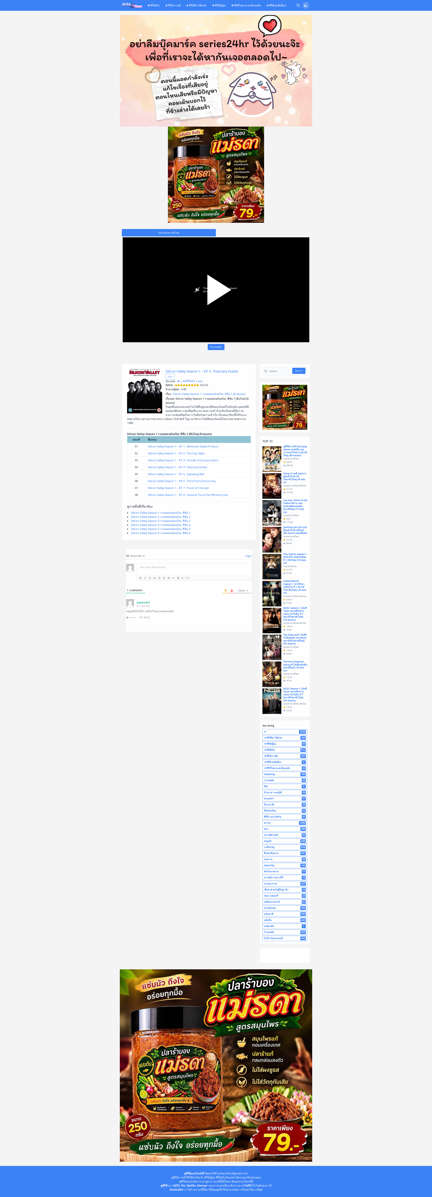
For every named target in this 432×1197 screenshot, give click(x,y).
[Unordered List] (164, 578)
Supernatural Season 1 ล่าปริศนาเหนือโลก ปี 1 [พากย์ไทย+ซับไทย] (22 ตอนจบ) (294, 586)
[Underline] (149, 578)
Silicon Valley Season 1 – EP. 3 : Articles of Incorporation (183, 460)
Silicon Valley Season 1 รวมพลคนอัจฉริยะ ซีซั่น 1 (160, 513)
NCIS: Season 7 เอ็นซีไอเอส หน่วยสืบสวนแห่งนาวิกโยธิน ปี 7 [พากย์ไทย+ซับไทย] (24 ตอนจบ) (295, 694)
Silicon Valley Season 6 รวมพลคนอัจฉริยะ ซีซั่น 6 (160, 533)
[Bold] (140, 578)
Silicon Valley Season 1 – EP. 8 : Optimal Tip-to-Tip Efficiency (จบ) (188, 495)
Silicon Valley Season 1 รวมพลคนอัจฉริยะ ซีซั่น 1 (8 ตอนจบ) (209, 394)
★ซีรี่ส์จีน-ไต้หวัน (196, 5)
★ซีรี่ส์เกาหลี (173, 5)
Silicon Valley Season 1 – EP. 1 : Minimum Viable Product (183, 446)
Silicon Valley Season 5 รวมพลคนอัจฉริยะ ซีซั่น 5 (160, 529)
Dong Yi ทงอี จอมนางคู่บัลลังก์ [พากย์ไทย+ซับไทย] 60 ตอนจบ (294, 478)
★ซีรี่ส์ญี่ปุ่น (219, 5)
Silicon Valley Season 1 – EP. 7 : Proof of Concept (178, 488)
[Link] (178, 578)
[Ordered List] (159, 578)
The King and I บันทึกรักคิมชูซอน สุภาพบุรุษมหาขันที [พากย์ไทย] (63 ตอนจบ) (295, 639)
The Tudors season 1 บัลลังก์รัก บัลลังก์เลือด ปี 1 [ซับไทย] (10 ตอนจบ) (295, 558)
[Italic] (145, 578)
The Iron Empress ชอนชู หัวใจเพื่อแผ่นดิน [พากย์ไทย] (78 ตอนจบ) (295, 666)
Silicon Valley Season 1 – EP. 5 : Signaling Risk (176, 474)
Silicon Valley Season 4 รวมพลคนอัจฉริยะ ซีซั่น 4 (160, 525)
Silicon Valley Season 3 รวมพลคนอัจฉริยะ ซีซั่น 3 (160, 521)
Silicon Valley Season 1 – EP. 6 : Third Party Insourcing (181, 481)
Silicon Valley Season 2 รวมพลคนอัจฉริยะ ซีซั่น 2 (160, 517)
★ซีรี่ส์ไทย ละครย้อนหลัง (246, 5)
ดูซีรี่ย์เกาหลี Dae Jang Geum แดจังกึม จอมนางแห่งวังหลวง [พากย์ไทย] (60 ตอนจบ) (295, 451)
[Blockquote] (168, 578)
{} (182, 578)
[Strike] (154, 578)
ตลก (200, 381)
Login (248, 555)
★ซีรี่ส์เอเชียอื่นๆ (276, 5)
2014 (170, 376)
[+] (187, 578)
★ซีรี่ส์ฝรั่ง (153, 5)
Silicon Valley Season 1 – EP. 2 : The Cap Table (176, 453)
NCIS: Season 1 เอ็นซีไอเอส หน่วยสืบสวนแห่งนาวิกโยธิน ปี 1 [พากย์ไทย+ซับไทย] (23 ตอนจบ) (295, 613)
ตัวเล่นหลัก (216, 347)
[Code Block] (173, 578)
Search (299, 370)
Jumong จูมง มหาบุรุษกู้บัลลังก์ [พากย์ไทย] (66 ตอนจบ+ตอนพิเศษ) (295, 530)
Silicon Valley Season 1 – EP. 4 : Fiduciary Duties (202, 371)
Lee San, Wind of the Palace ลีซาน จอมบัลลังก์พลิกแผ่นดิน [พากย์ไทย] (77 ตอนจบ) (295, 506)
